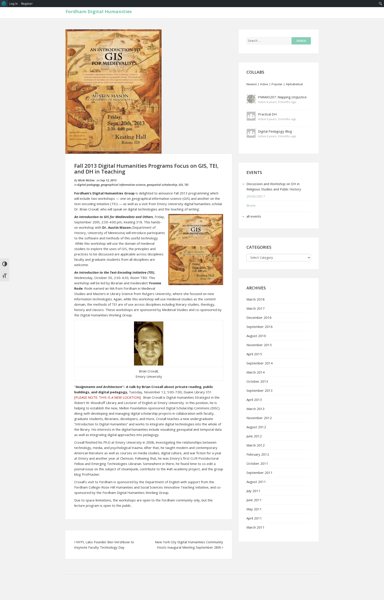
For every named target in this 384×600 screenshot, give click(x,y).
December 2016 (259, 317)
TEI (186, 185)
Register (27, 3)
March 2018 (255, 299)
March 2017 (255, 308)
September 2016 (259, 326)
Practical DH (267, 114)
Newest (251, 84)
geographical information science (123, 185)
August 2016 (256, 335)
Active (264, 84)
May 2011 (254, 509)
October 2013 (257, 381)
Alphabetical (294, 84)
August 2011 (256, 481)
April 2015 (254, 354)
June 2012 (254, 436)
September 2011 (259, 472)
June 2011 (254, 500)
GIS (181, 185)
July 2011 (253, 491)
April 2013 (254, 399)
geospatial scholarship (162, 185)
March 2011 (255, 527)
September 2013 (259, 390)
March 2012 (255, 445)
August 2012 (256, 427)
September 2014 (259, 363)
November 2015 (259, 345)
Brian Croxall (152, 397)
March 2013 (255, 408)
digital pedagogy (88, 185)
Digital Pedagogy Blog (275, 131)
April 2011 (254, 518)
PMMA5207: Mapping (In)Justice (282, 97)
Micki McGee (86, 180)
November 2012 (259, 418)
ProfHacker (90, 474)
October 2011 (257, 463)
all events (253, 216)
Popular (277, 84)
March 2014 (255, 372)
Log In (13, 3)
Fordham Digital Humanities (99, 11)
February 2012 (257, 454)
